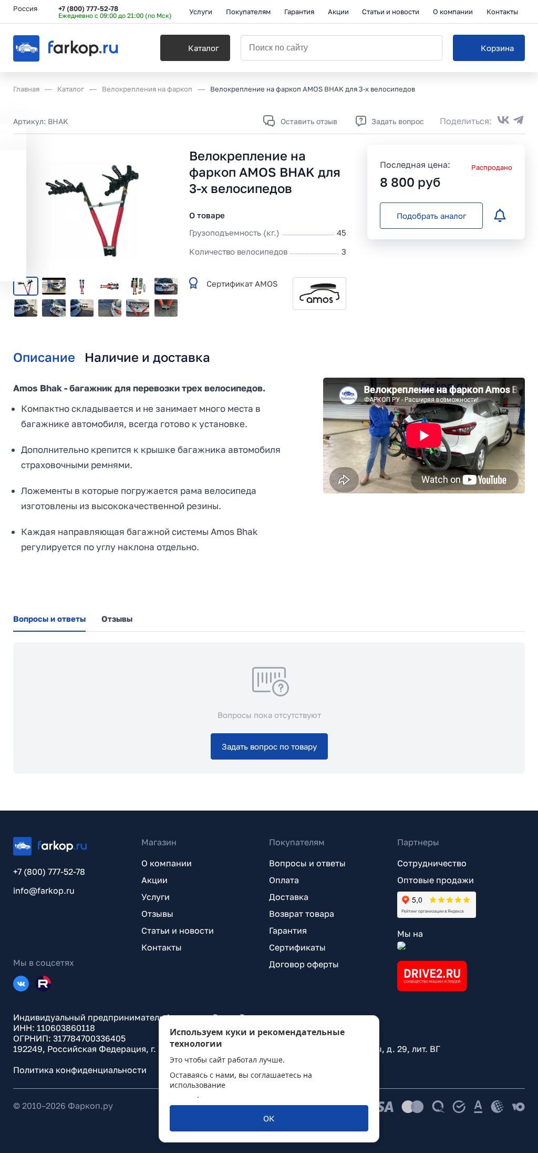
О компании (166, 863)
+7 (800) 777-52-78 (88, 8)
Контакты (161, 947)
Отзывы (157, 913)
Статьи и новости (177, 930)
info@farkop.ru (44, 890)
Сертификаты (297, 947)
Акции (154, 880)
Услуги (155, 897)
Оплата (284, 880)
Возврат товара (301, 913)
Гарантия (288, 930)
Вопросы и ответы (307, 863)
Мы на (410, 933)
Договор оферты (304, 964)
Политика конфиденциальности (80, 1070)
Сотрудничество (432, 863)
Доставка (288, 897)
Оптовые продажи (435, 880)
